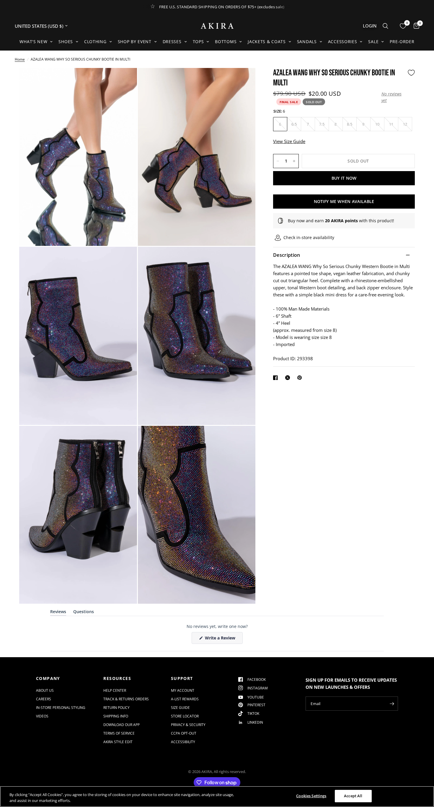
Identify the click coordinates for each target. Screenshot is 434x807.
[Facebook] (276, 377)
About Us (45, 690)
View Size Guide (289, 141)
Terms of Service (119, 733)
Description (286, 255)
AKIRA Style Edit (118, 741)
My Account (182, 690)
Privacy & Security (188, 724)
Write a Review (221, 639)
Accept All (353, 795)
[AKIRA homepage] (217, 25)
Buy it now (344, 178)
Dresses (172, 41)
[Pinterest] (300, 377)
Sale (373, 41)
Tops (198, 41)
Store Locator (185, 716)
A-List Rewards (185, 699)
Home (20, 59)
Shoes (65, 41)
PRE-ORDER (402, 41)
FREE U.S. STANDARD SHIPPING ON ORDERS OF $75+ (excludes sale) (222, 6)
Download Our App (121, 724)
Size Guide (180, 707)
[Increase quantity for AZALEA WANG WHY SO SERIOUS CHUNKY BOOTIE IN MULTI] (294, 161)
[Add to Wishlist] (411, 73)
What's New (33, 41)
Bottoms (225, 41)
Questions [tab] (83, 613)
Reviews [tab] (58, 613)
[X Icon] (288, 377)
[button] (392, 97)
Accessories (342, 41)
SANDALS (307, 41)
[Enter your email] (392, 703)
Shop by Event (134, 41)
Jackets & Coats (267, 41)
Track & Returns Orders (126, 699)
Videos (42, 716)
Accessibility (183, 741)
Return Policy (116, 707)
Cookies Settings (311, 795)
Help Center (114, 690)
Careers (43, 699)
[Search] (385, 26)
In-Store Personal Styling (60, 707)
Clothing (95, 41)
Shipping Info (115, 716)
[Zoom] (124, 80)
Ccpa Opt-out (183, 733)
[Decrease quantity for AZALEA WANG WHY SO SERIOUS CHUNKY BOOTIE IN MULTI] (277, 161)
